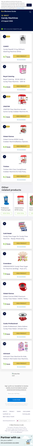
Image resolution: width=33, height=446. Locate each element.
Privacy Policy (20, 8)
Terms (19, 411)
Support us (6, 414)
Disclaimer (26, 411)
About (5, 411)
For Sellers (26, 414)
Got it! (29, 5)
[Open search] (30, 12)
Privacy (11, 411)
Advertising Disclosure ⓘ (9, 420)
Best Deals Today (8, 416)
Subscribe (16, 400)
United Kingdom (23, 420)
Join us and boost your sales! (10, 442)
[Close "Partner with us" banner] (31, 436)
